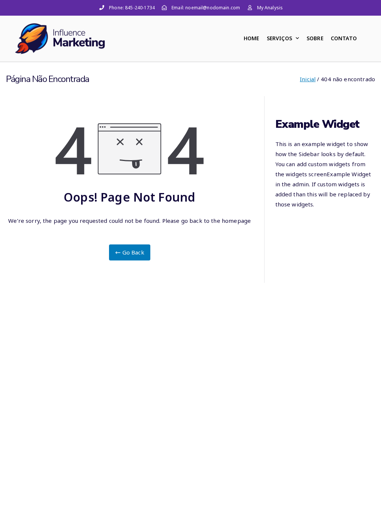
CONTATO (344, 38)
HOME (251, 38)
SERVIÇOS (279, 38)
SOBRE (315, 38)
